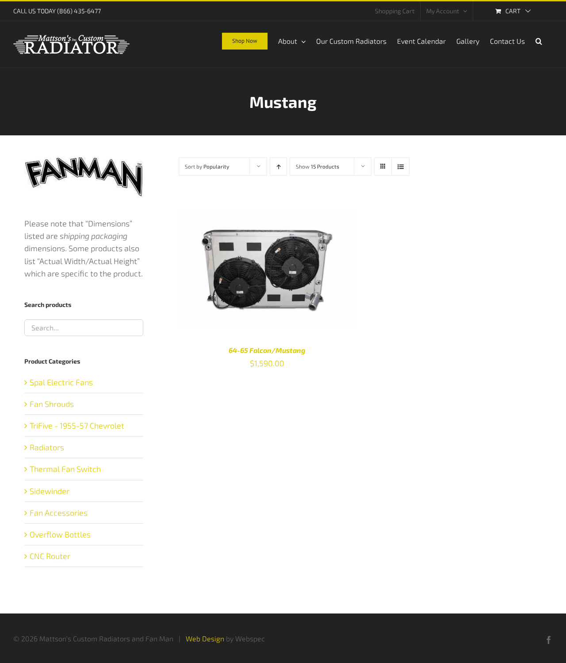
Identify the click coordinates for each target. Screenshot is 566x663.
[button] (538, 40)
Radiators (47, 447)
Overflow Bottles (60, 534)
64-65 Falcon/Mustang (267, 350)
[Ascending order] (278, 166)
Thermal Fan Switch (65, 469)
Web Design (205, 638)
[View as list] (400, 166)
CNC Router (50, 556)
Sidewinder (49, 491)
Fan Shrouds (52, 404)
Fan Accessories (59, 512)
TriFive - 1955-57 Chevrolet (77, 425)
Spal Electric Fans (61, 382)
